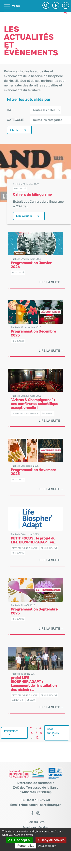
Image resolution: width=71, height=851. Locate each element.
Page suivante (53, 731)
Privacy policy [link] (47, 845)
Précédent (11, 731)
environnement (49, 548)
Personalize (25, 845)
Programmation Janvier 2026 (31, 265)
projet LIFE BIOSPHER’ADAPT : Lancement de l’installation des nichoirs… (34, 684)
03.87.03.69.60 (38, 800)
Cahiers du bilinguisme (32, 194)
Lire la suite (24, 216)
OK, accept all (20, 840)
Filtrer (14, 130)
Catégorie (15, 120)
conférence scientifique (25, 413)
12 (36, 737)
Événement (47, 413)
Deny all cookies (52, 840)
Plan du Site (35, 822)
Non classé (20, 189)
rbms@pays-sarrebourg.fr (41, 805)
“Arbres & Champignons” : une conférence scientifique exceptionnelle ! (34, 404)
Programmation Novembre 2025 (33, 472)
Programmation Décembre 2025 (33, 333)
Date (11, 110)
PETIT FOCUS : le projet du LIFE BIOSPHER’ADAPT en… (33, 540)
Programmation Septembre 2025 (34, 611)
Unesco (31, 700)
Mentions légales (35, 827)
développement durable (24, 548)
